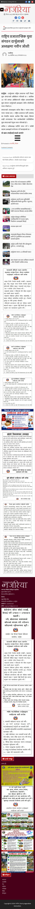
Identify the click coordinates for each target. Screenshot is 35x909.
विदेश (3, 891)
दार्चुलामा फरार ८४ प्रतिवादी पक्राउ (21, 252)
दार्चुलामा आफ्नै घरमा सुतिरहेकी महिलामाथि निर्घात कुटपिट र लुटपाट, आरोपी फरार (21, 201)
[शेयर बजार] (25, 20)
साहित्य (4, 886)
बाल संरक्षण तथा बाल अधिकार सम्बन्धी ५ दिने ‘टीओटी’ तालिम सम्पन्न (22, 261)
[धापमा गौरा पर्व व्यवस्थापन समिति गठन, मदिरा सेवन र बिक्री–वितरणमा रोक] (6, 184)
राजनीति (12, 143)
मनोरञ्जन (4, 889)
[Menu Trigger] (2, 9)
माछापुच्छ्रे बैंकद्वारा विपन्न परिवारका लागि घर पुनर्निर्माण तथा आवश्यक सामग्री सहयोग (21, 236)
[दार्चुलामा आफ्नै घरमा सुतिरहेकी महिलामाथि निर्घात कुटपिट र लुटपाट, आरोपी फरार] (6, 202)
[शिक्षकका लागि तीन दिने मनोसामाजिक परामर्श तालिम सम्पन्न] (6, 194)
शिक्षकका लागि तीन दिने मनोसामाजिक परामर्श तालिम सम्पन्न (21, 192)
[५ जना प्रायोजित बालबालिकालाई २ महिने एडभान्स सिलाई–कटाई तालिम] (6, 211)
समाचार (4, 880)
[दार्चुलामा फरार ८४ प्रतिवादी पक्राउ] (6, 254)
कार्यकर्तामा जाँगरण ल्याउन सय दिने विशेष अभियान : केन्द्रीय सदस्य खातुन (17, 158)
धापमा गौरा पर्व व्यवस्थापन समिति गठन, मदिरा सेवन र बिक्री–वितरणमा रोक (21, 184)
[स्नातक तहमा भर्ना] (6, 229)
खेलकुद (4, 893)
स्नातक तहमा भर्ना (16, 226)
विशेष (16, 143)
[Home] (4, 26)
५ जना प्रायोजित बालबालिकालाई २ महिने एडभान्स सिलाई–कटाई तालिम (21, 210)
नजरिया (10, 53)
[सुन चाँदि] (29, 20)
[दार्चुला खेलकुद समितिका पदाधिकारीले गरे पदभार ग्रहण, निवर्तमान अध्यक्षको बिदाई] (6, 219)
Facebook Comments (7, 147)
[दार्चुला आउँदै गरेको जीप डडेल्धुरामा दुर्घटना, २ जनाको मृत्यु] (6, 246)
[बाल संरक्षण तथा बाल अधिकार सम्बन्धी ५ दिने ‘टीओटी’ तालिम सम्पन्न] (6, 262)
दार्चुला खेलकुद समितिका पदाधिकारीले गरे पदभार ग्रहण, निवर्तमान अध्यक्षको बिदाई (20, 219)
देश (3, 884)
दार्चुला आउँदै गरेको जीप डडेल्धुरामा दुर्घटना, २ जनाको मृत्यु (21, 245)
